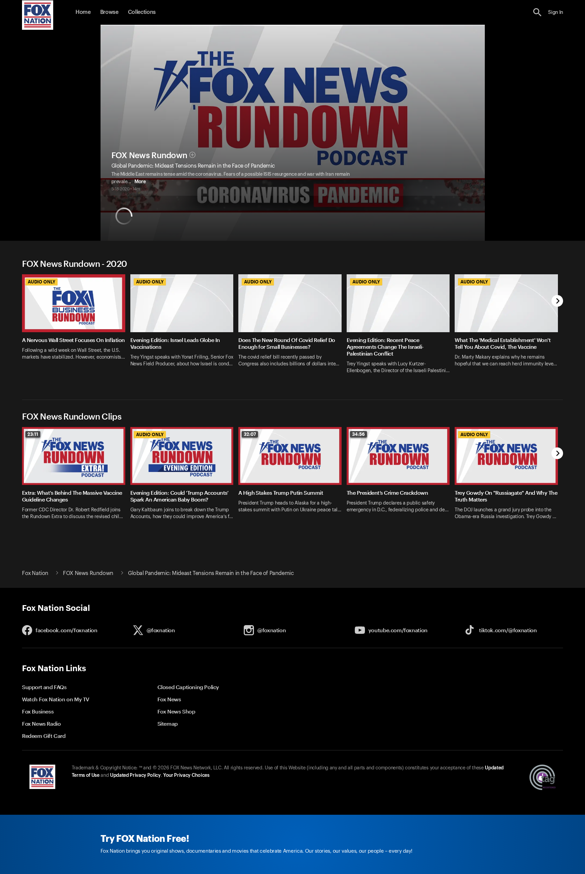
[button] (537, 12)
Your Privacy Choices (186, 775)
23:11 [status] (32, 434)
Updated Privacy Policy (135, 775)
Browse (109, 12)
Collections (142, 12)
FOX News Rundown (149, 155)
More (140, 181)
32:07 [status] (250, 434)
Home (83, 12)
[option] (76, 328)
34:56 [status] (358, 434)
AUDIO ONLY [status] (41, 281)
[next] (557, 301)
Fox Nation (35, 573)
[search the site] (537, 12)
